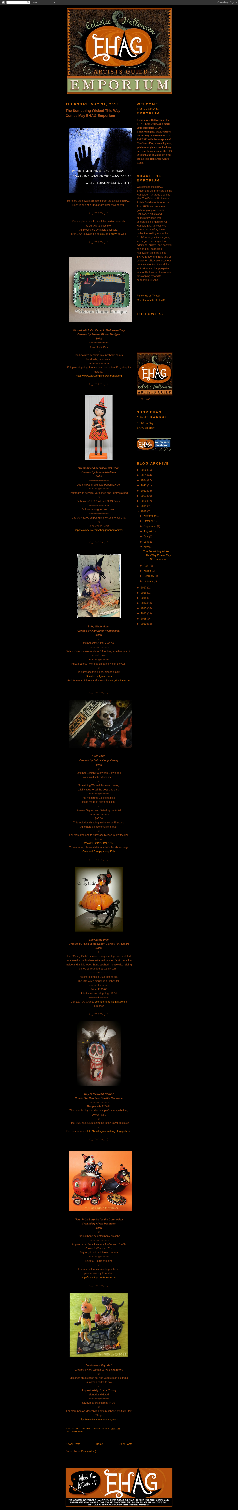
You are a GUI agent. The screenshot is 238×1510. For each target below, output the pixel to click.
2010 (144, 623)
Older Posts (125, 1444)
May (146, 547)
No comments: (76, 1432)
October (148, 521)
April (147, 565)
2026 (144, 470)
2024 (144, 480)
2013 (144, 608)
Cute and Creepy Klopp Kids (98, 851)
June (147, 541)
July (146, 536)
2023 (144, 485)
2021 (144, 495)
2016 (144, 592)
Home (99, 1444)
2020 (144, 501)
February (149, 576)
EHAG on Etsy (145, 423)
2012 (144, 613)
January (149, 581)
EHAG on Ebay (145, 427)
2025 (144, 475)
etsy (102, 234)
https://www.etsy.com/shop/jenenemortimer (98, 530)
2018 (144, 511)
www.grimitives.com (119, 680)
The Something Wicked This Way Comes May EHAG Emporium (93, 113)
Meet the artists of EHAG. (151, 300)
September (150, 526)
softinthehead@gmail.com (110, 1001)
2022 (144, 490)
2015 (144, 598)
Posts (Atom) (88, 1451)
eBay (113, 234)
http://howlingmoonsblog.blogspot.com (109, 1131)
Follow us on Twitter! (148, 295)
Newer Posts (73, 1444)
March (148, 570)
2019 (144, 506)
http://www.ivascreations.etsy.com (99, 1419)
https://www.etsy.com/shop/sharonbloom (99, 375)
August (148, 531)
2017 (144, 587)
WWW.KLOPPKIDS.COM (98, 843)
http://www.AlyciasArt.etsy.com (98, 1277)
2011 (144, 618)
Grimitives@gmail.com (99, 676)
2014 (144, 603)
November (150, 515)
